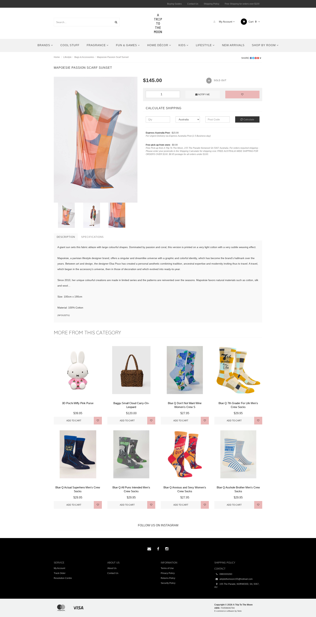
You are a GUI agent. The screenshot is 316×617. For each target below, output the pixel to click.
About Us (111, 568)
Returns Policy (168, 578)
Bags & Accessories (84, 57)
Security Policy (168, 583)
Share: (245, 58)
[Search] (116, 22)
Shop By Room (264, 45)
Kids (182, 45)
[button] (306, 606)
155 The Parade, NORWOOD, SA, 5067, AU (236, 585)
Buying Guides (174, 4)
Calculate (248, 119)
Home (57, 57)
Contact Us (192, 4)
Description (66, 237)
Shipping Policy (211, 4)
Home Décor (158, 45)
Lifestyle (204, 45)
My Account (225, 21)
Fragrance (97, 45)
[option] (96, 140)
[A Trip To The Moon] (158, 23)
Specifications (92, 237)
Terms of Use (167, 568)
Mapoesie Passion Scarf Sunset (113, 57)
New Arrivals (233, 45)
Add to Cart (73, 420)
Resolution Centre (63, 578)
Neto (239, 611)
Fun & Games (127, 45)
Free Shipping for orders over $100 (242, 4)
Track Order (59, 573)
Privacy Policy (168, 573)
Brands (44, 45)
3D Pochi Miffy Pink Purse (77, 403)
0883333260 (225, 574)
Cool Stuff (69, 45)
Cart (252, 21)
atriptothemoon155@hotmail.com (236, 579)
